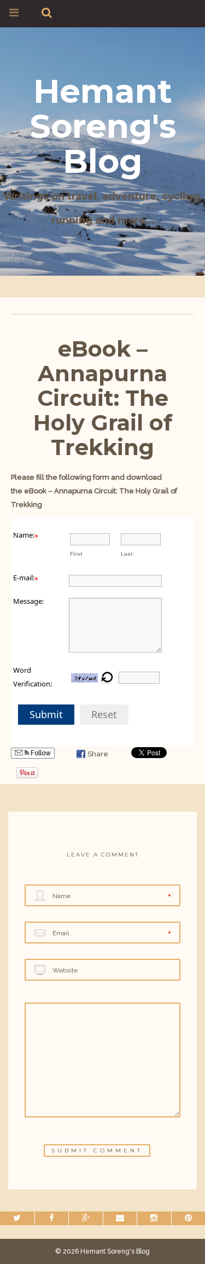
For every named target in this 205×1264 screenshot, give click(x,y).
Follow (40, 753)
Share (97, 754)
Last (126, 554)
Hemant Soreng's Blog (103, 126)
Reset (104, 714)
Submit (46, 714)
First (76, 554)
